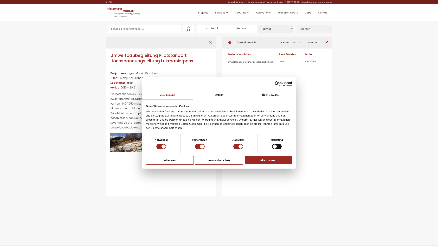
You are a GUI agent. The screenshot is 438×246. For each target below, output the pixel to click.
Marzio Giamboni (147, 73)
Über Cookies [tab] (270, 94)
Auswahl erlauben (219, 160)
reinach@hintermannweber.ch (316, 2)
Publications (263, 12)
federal (241, 28)
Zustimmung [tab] (167, 94)
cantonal (212, 28)
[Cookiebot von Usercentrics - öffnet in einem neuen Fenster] (277, 83)
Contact (323, 12)
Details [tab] (219, 94)
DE (107, 2)
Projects (203, 12)
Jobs (308, 12)
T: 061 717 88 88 (292, 2)
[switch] (200, 146)
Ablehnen (170, 160)
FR (111, 2)
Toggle (231, 42)
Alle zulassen (268, 160)
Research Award (288, 12)
